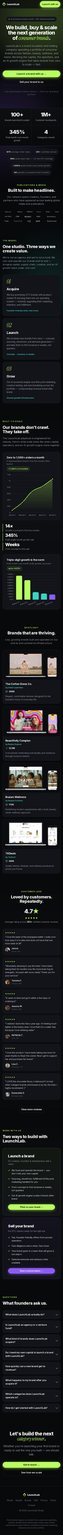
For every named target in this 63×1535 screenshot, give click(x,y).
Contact (31, 1505)
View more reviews (31, 1109)
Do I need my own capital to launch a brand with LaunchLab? (29, 1354)
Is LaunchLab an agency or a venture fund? (26, 1326)
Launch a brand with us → (31, 73)
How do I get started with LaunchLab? (26, 1408)
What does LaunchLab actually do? (25, 1314)
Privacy (44, 1500)
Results (19, 1500)
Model (10, 1500)
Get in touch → (31, 1465)
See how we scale (31, 1472)
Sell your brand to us (31, 81)
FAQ (36, 1500)
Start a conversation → (31, 1271)
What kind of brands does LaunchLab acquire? (26, 1340)
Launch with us (50, 4)
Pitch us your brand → (31, 1207)
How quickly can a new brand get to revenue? (25, 1368)
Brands (28, 1500)
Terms (53, 1500)
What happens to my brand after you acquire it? (25, 1382)
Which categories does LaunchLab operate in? (25, 1396)
